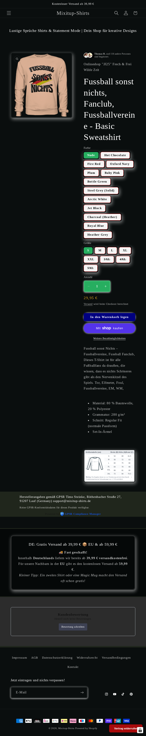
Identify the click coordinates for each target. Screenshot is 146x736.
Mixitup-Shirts (66, 728)
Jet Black (94, 208)
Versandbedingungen (116, 657)
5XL (92, 269)
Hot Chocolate (115, 155)
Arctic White (97, 199)
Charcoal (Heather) (102, 217)
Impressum (19, 657)
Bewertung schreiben (72, 626)
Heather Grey (97, 234)
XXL (90, 259)
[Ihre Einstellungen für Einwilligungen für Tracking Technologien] (140, 730)
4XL (125, 260)
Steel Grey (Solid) (101, 190)
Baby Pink (112, 173)
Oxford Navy (120, 164)
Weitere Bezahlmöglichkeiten (109, 338)
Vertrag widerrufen (125, 728)
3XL (109, 260)
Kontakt (73, 667)
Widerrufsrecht (87, 657)
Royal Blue (95, 225)
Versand (88, 303)
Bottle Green (97, 181)
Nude (91, 155)
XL (125, 250)
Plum (91, 173)
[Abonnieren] (82, 692)
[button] (9, 13)
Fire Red (94, 164)
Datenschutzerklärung (57, 657)
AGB (34, 657)
